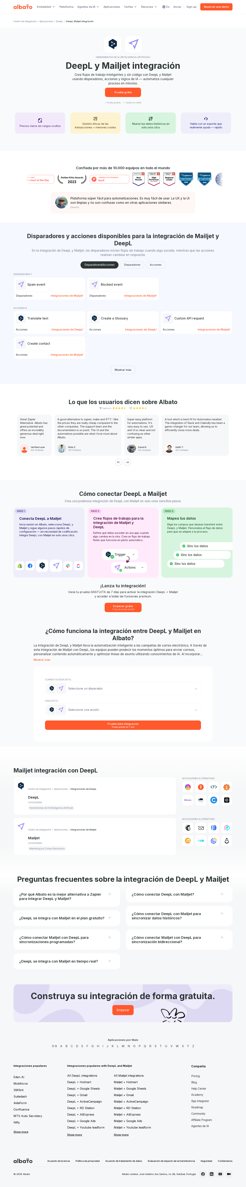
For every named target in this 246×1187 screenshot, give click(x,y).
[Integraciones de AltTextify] (226, 787)
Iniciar (177, 6)
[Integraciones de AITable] (187, 787)
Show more (21, 1132)
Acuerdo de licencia (58, 1160)
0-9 (54, 1046)
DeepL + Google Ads (81, 1121)
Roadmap (197, 1107)
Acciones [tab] (156, 264)
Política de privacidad (88, 1160)
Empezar (123, 1010)
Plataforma (66, 6)
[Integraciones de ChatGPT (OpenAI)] (226, 800)
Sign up (191, 6)
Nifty (17, 1122)
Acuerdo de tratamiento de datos (123, 1160)
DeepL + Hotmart (79, 1082)
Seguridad (206, 1160)
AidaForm (20, 1103)
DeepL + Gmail (77, 1095)
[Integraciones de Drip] (226, 840)
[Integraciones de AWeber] (213, 827)
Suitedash (20, 1096)
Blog (194, 1082)
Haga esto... (52, 700)
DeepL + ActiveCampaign (84, 1101)
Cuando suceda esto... (58, 679)
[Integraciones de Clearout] (187, 840)
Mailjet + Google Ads (128, 1121)
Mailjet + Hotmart (126, 1082)
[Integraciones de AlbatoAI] (200, 787)
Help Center (198, 1088)
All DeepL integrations (82, 1075)
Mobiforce (21, 1083)
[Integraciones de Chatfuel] (213, 800)
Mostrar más (123, 369)
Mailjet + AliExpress (127, 1114)
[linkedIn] (211, 1174)
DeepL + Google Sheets (83, 1088)
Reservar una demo (216, 6)
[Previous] (118, 462)
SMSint (18, 1090)
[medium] (228, 1174)
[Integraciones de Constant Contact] (213, 840)
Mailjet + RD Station (127, 1108)
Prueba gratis (123, 92)
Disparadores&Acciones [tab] (99, 264)
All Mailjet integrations (129, 1075)
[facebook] (203, 1174)
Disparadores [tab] (132, 264)
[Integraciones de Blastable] (226, 827)
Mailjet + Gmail (124, 1095)
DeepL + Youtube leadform (85, 1127)
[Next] (127, 462)
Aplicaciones (112, 6)
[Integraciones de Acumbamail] (200, 827)
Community (198, 1113)
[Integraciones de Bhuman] (187, 800)
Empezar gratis (123, 607)
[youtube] (220, 1174)
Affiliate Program (201, 1120)
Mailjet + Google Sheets (130, 1088)
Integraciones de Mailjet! (67, 295)
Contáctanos (225, 1160)
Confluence (21, 1109)
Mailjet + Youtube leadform (132, 1127)
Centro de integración (25, 21)
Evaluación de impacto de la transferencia (171, 1160)
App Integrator (200, 1101)
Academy (197, 1094)
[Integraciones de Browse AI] (200, 800)
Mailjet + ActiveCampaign (131, 1101)
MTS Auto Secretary (28, 1116)
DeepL (59, 21)
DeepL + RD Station (80, 1108)
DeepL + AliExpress (80, 1114)
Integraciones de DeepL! (67, 329)
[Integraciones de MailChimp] (187, 827)
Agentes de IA (200, 1126)
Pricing (195, 1076)
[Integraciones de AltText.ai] (213, 787)
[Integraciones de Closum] (200, 840)
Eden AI (19, 1077)
